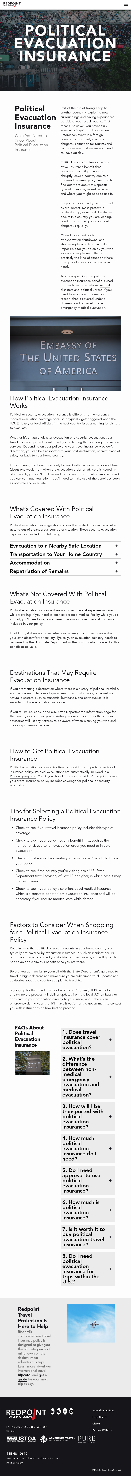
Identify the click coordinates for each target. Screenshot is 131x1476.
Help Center (99, 1417)
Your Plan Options (103, 1410)
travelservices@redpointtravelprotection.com (28, 1458)
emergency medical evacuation (83, 308)
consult (39, 712)
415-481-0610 (16, 1454)
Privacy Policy (14, 1462)
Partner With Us (102, 1430)
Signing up (17, 990)
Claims (96, 1423)
